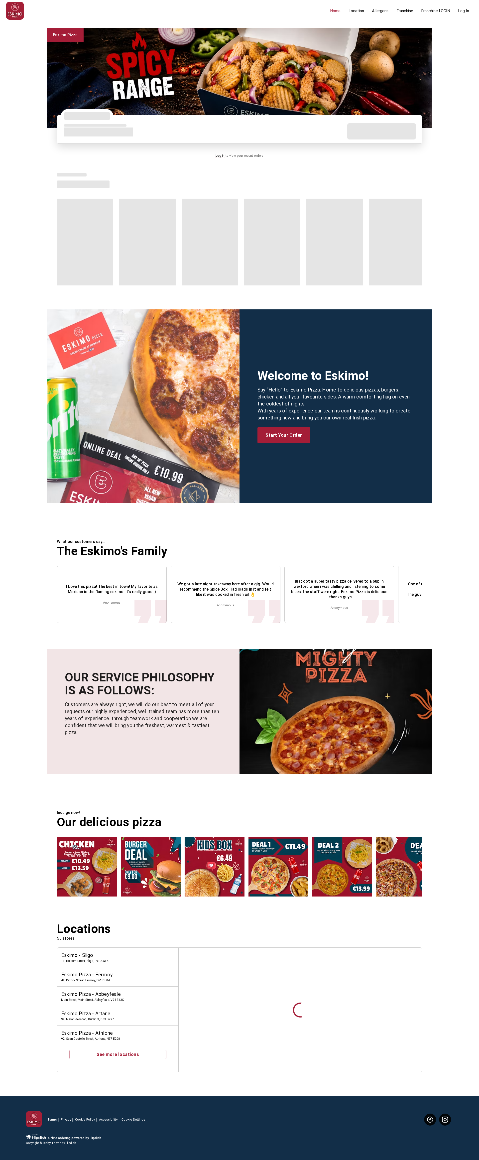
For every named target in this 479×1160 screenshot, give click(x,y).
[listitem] (117, 957)
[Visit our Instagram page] (445, 1120)
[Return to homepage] (34, 1119)
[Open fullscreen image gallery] (87, 867)
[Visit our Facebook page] (430, 1120)
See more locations (118, 1054)
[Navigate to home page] (166, 11)
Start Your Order (283, 435)
